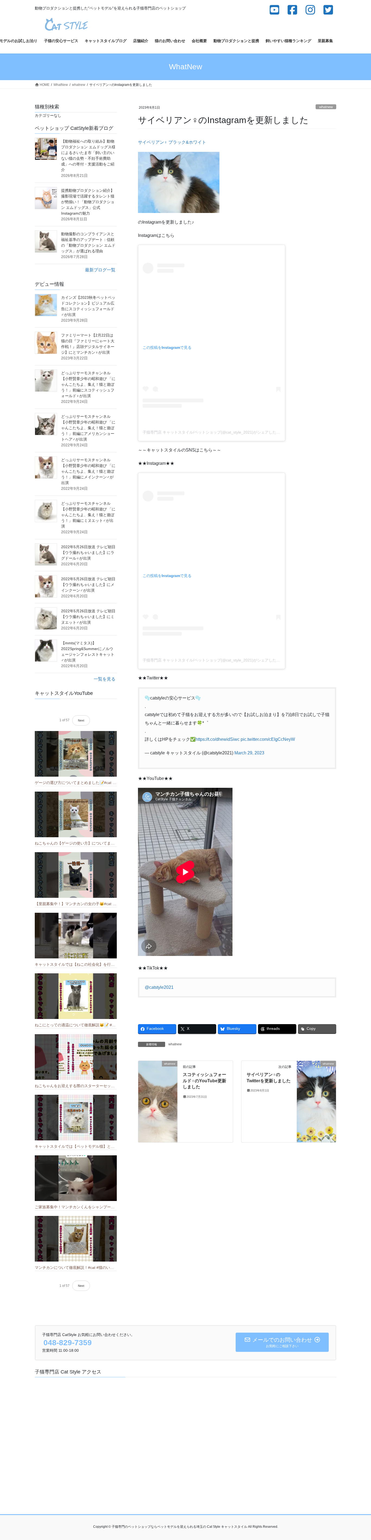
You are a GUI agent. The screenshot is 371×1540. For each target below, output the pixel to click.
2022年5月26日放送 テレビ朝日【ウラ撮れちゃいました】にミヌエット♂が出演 (88, 617)
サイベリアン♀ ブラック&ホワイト (172, 142)
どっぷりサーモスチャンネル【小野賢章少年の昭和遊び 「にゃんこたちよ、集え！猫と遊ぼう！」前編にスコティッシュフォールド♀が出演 (88, 384)
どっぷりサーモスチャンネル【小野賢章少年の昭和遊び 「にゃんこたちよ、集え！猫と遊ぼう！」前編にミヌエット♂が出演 (88, 514)
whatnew (326, 107)
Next (81, 720)
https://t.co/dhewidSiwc (218, 739)
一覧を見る (104, 679)
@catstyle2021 (159, 987)
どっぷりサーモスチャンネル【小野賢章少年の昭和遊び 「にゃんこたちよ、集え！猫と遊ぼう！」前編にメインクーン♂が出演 (88, 471)
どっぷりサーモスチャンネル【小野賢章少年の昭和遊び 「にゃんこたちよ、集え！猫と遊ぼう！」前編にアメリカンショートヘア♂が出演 (88, 427)
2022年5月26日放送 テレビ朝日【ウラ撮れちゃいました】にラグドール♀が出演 (88, 552)
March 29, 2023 (249, 753)
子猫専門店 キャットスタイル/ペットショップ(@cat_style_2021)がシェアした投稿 (213, 432)
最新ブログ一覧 (100, 270)
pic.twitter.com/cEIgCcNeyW (268, 739)
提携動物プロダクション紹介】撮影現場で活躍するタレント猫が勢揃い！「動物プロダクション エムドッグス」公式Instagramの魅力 (87, 201)
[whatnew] (157, 1101)
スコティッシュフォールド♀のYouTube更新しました (204, 1080)
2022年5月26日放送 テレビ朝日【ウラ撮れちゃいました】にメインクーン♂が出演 (88, 584)
